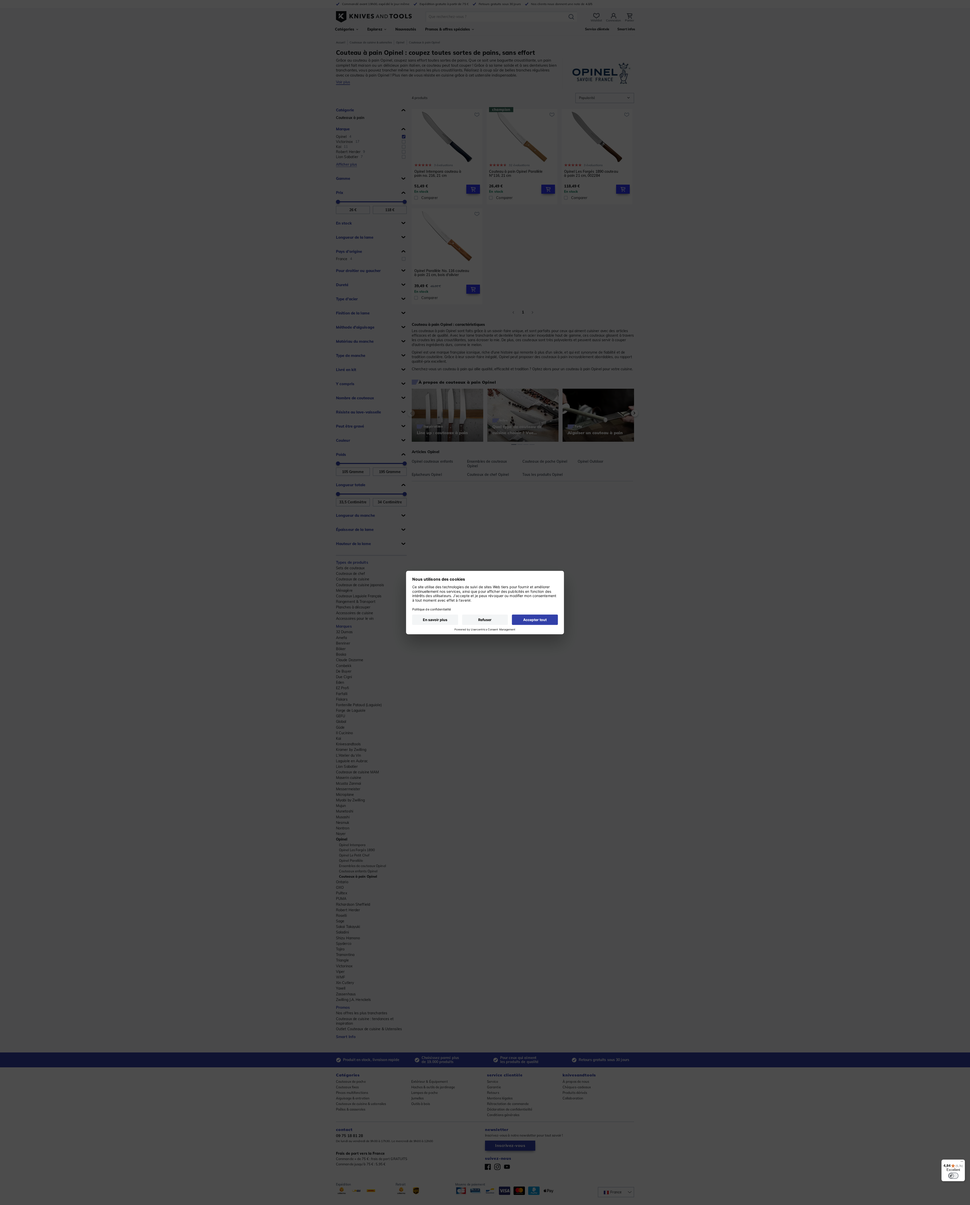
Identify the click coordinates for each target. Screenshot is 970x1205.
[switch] (953, 1176)
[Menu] (962, 1163)
